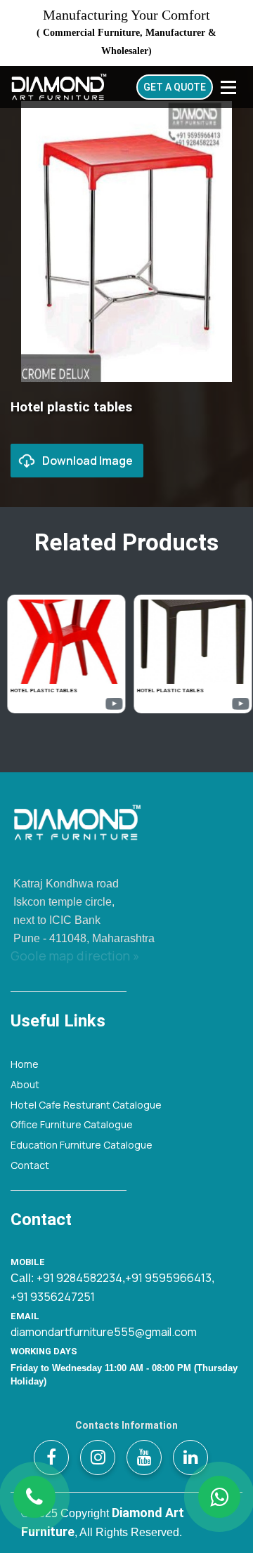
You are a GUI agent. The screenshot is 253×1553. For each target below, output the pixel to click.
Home (25, 1064)
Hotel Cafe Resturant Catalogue (86, 1104)
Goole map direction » (75, 955)
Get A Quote (174, 87)
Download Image (87, 460)
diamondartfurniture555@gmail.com (104, 1332)
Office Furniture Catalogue (72, 1124)
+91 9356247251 (53, 1296)
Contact (30, 1165)
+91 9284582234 (79, 1278)
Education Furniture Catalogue (82, 1144)
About (25, 1084)
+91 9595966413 (168, 1278)
